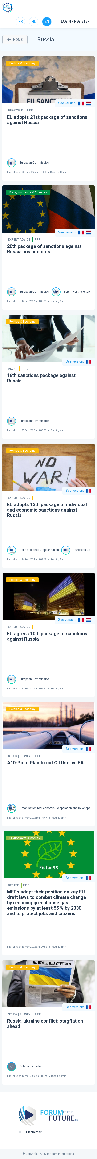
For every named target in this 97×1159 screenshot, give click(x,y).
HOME (18, 39)
